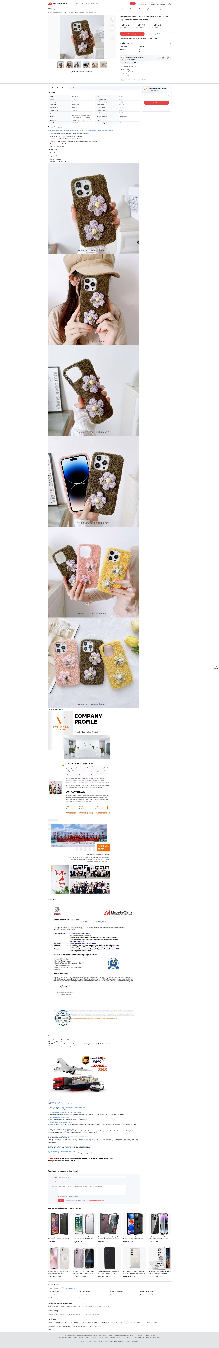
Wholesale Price (112, 1335)
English (69, 1337)
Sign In (122, 80)
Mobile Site (146, 1335)
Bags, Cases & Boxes (57, 12)
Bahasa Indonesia (157, 1337)
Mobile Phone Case (68, 12)
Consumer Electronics (146, 1295)
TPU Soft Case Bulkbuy (95, 1326)
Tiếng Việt (148, 1337)
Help (140, 9)
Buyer (131, 9)
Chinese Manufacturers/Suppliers (89, 1335)
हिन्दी (132, 1337)
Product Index (139, 1335)
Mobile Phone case (53, 1291)
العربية (118, 1337)
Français (87, 1337)
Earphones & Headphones (85, 1295)
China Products (76, 1335)
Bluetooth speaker (114, 1295)
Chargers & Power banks (116, 1291)
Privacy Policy (135, 1341)
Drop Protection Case (91, 12)
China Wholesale (102, 1335)
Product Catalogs (72, 1288)
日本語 (128, 1337)
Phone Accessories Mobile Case (135, 1322)
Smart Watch (51, 1298)
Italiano (101, 1337)
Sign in (169, 4)
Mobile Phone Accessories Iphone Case (59, 1326)
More (49, 1329)
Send (61, 1200)
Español (75, 1337)
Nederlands (112, 1337)
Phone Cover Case (118, 1322)
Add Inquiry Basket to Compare (82, 72)
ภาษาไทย (137, 1337)
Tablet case (51, 1295)
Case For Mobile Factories (90, 1322)
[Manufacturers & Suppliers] (57, 3)
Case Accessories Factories (72, 1322)
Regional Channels (129, 1335)
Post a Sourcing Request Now (95, 1200)
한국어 (123, 1337)
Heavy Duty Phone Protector (91, 1314)
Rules (170, 9)
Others (111, 1298)
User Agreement (119, 1341)
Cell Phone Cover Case (79, 1326)
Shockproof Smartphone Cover (57, 1314)
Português (81, 1337)
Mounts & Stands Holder (146, 1291)
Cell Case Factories (105, 1322)
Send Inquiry (132, 34)
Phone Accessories (84, 1291)
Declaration (127, 1341)
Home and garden (83, 1298)
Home (49, 12)
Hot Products (68, 1335)
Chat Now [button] (160, 34)
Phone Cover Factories (55, 1322)
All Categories (53, 9)
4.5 (150, 90)
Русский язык (94, 1337)
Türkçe (142, 1337)
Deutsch (106, 1337)
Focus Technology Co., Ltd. (98, 1341)
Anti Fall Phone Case (79, 12)
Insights (153, 1335)
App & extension (150, 9)
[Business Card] (168, 95)
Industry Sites (120, 1335)
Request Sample (152, 38)
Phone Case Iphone (152, 1322)
